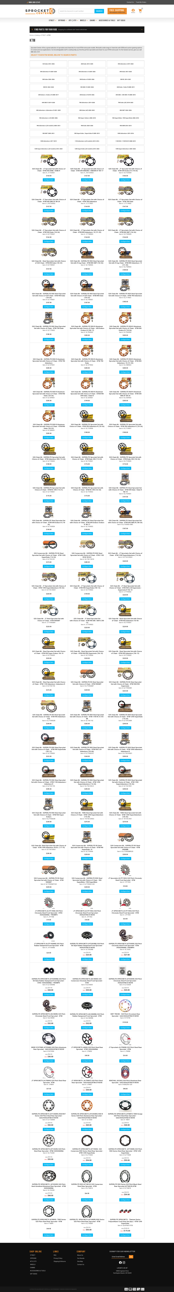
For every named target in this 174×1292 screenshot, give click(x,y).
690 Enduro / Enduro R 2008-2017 (48, 95)
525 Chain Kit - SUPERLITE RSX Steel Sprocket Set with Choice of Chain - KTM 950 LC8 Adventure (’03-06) (87, 749)
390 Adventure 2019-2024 (125, 64)
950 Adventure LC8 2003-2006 (48, 118)
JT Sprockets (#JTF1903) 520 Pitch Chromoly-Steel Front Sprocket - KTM (125, 879)
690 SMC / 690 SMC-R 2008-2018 (125, 95)
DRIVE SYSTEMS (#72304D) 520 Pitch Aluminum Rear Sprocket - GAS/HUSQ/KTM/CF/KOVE (48, 1048)
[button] (81, 11)
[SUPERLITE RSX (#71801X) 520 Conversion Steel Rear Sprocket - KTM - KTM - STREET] (87, 1175)
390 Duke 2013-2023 (126, 71)
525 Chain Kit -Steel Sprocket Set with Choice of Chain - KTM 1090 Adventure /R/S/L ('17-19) (48, 847)
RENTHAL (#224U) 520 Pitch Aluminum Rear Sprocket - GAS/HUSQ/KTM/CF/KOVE (125, 1082)
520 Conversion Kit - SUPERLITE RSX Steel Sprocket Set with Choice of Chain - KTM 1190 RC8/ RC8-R (87, 555)
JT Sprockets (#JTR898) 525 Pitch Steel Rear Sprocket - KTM (125, 1048)
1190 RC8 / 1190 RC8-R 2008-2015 (125, 141)
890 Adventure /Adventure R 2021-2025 (48, 110)
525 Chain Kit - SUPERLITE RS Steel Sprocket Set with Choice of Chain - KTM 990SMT (87, 683)
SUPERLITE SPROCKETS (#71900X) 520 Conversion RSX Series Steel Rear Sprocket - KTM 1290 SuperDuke (87, 1151)
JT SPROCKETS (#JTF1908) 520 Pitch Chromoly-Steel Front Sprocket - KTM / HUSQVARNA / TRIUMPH (49, 913)
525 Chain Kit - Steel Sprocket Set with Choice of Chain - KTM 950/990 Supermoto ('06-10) (87, 652)
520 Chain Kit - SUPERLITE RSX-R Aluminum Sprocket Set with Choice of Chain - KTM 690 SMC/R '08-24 (125, 394)
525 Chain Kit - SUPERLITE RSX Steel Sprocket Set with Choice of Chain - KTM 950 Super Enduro (49, 815)
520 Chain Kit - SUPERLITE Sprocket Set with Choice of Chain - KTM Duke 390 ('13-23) (87, 458)
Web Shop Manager (71, 1289)
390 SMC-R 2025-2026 (87, 87)
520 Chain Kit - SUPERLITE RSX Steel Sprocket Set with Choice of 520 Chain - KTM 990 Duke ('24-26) (49, 296)
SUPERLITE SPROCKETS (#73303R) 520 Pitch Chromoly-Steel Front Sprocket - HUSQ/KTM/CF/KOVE (125, 981)
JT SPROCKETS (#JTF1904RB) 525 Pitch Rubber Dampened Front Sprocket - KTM (49, 945)
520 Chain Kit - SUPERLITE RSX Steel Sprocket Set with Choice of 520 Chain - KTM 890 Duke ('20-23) (87, 296)
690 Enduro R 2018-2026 (87, 95)
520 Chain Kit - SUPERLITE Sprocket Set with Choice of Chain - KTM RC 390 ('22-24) (87, 489)
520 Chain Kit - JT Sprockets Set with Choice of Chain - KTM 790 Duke (125, 200)
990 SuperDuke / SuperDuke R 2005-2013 (87, 133)
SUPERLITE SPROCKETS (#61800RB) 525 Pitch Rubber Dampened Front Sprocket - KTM (87, 1015)
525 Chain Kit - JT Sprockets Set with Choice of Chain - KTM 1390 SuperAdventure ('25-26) (49, 587)
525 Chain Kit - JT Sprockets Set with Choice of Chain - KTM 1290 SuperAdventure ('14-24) (125, 554)
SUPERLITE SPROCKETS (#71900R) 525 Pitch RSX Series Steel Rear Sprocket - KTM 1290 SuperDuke (125, 1151)
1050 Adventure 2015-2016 (125, 133)
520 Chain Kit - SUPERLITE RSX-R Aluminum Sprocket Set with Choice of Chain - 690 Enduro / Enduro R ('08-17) (87, 328)
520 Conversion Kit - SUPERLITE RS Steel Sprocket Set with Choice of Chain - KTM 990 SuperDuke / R (87, 847)
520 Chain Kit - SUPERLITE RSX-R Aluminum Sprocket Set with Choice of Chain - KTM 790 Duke (87, 361)
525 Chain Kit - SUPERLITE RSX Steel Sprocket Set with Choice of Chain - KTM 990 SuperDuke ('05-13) (49, 749)
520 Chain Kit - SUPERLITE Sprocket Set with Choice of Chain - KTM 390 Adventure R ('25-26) (87, 425)
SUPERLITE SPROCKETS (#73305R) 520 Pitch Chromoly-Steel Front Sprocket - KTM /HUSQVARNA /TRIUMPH (125, 945)
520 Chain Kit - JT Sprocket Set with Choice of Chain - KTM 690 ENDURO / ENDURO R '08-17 (87, 170)
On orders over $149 (117, 11)
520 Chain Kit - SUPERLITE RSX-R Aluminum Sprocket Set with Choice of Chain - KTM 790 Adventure (49, 361)
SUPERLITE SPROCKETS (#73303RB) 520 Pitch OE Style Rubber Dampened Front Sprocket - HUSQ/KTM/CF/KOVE (87, 945)
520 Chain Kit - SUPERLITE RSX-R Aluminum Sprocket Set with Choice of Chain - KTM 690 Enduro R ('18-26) (125, 328)
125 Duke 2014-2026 (48, 64)
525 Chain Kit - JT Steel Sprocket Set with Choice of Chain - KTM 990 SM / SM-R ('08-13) (87, 620)
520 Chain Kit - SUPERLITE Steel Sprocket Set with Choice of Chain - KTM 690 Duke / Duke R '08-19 (125, 490)
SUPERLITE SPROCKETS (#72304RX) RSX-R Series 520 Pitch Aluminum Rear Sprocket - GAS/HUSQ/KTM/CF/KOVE (87, 1116)
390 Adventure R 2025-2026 (48, 71)
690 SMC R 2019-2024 (48, 102)
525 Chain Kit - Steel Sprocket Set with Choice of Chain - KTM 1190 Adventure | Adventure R (48, 683)
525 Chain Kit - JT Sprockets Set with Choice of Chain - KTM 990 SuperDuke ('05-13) (87, 587)
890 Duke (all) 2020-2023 (87, 110)
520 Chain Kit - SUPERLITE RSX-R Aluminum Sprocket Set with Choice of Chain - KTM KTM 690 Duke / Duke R (87, 394)
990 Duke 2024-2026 (87, 125)
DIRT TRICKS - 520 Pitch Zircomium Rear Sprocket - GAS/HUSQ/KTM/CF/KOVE (125, 1015)
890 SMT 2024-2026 (126, 110)
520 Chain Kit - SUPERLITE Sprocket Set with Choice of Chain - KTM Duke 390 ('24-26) (125, 458)
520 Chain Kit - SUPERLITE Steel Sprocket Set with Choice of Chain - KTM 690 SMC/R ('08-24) (125, 521)
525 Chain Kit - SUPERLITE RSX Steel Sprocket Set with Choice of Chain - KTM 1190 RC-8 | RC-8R (87, 717)
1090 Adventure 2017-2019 (48, 141)
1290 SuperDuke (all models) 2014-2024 (87, 149)
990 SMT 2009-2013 (48, 133)
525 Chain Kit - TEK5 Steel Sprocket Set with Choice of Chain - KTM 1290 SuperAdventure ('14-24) (87, 815)
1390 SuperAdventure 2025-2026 (125, 149)
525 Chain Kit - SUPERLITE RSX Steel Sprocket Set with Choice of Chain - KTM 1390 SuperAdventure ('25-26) (125, 782)
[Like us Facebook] (120, 1263)
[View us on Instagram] (124, 1263)
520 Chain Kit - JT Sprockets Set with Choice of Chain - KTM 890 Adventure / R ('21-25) (87, 231)
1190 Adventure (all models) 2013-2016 (87, 141)
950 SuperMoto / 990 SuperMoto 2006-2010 (125, 118)
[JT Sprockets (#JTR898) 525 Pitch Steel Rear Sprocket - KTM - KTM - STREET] (125, 1038)
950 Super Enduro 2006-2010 (87, 118)
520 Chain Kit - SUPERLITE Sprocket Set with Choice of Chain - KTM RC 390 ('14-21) (49, 489)
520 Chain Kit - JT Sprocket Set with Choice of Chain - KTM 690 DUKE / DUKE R (48, 170)
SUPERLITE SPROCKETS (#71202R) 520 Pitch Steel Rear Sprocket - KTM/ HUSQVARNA (48, 1150)
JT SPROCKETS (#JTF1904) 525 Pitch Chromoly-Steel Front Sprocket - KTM (125, 912)
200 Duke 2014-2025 (87, 64)
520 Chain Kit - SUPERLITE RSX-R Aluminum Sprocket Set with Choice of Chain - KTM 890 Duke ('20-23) (49, 426)
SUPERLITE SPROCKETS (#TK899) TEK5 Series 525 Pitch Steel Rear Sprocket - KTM (49, 1220)
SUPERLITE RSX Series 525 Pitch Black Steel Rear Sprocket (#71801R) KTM (125, 1185)
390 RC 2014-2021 (125, 79)
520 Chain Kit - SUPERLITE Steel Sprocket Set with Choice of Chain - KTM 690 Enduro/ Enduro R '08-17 (87, 522)
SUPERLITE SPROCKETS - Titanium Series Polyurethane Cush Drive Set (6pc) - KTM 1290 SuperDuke (125, 1221)
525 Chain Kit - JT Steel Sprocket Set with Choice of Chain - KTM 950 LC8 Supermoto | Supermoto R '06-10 (125, 588)
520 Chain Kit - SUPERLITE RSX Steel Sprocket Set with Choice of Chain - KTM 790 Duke (49, 327)
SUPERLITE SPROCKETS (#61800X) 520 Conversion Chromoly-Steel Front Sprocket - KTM (87, 981)
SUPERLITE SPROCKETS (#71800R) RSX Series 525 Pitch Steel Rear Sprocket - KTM (87, 1220)
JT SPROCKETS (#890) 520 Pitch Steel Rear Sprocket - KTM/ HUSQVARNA (87, 1048)
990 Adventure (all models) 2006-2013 (48, 125)
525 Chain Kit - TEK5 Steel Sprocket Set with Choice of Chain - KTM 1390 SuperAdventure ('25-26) (125, 815)
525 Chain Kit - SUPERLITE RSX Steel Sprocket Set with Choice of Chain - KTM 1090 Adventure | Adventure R (125, 749)
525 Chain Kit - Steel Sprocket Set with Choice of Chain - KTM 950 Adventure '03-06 (125, 620)
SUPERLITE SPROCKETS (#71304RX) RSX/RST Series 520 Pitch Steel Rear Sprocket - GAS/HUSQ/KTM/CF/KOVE (49, 1116)
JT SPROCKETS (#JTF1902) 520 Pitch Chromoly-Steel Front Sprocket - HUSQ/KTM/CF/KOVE (87, 913)
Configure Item (48, 180)
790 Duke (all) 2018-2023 (125, 102)
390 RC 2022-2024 (48, 87)
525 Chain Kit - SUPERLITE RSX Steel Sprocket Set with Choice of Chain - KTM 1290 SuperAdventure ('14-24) (87, 782)
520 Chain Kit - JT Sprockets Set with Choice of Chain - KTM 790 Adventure (87, 200)
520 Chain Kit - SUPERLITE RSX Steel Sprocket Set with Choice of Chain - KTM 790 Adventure (125, 295)
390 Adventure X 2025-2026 (87, 71)
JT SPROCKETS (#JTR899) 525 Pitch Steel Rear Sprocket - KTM (48, 1082)
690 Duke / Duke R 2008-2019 (125, 87)
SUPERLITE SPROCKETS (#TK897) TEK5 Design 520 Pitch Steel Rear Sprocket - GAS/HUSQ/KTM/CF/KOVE (125, 1116)
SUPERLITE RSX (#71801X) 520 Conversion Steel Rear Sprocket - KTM (87, 1185)
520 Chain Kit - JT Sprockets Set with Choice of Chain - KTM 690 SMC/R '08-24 (49, 200)
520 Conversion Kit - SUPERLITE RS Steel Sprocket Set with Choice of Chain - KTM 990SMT (49, 880)
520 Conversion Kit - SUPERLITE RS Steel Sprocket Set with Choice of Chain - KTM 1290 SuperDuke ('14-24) (48, 555)
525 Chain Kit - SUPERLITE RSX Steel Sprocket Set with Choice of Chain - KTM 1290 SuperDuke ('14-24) (125, 717)
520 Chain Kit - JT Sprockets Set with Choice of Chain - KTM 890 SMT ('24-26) (125, 231)
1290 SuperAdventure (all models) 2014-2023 (48, 149)
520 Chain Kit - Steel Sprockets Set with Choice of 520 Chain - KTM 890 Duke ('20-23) (49, 262)
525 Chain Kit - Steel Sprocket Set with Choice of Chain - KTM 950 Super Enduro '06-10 (48, 652)
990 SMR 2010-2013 (126, 125)
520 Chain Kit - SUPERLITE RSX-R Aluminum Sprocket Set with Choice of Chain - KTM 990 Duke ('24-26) (49, 394)
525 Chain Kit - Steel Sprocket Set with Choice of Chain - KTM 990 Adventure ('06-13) (125, 652)
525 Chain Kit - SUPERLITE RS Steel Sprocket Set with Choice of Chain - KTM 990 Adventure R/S (48, 717)
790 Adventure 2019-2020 (87, 102)
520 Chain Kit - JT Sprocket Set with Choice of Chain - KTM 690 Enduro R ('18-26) (125, 170)
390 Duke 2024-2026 (48, 79)
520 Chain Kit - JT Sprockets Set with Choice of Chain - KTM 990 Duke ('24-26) (49, 231)
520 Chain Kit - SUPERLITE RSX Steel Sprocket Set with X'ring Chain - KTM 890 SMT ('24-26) (87, 262)
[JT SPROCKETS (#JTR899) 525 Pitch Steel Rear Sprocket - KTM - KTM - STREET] (48, 1072)
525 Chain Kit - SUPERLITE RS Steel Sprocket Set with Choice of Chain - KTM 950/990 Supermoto (125, 684)
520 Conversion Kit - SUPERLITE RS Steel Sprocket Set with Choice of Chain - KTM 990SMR (125, 847)
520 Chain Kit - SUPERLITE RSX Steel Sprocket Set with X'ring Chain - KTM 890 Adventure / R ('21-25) (125, 263)
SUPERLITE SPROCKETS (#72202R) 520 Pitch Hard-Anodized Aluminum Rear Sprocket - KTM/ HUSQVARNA (49, 1186)
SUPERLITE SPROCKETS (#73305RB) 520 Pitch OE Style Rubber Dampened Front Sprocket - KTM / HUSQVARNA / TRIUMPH (49, 981)
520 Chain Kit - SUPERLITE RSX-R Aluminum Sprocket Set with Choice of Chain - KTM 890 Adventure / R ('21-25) (125, 361)
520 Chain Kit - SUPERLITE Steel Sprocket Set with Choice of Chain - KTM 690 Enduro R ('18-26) (48, 522)
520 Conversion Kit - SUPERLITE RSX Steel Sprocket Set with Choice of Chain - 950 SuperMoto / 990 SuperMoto (87, 880)
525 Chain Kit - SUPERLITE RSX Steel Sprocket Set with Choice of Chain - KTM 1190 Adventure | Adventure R (48, 782)
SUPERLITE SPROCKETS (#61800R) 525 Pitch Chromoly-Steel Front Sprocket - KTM (48, 1015)
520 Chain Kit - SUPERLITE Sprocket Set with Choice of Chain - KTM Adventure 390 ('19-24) (48, 458)
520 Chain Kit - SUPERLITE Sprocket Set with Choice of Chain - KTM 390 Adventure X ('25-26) (125, 425)
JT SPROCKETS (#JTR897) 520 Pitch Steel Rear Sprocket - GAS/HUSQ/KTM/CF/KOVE (87, 1082)
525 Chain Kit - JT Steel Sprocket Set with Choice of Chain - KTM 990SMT (49, 620)
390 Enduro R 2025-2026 (87, 79)
